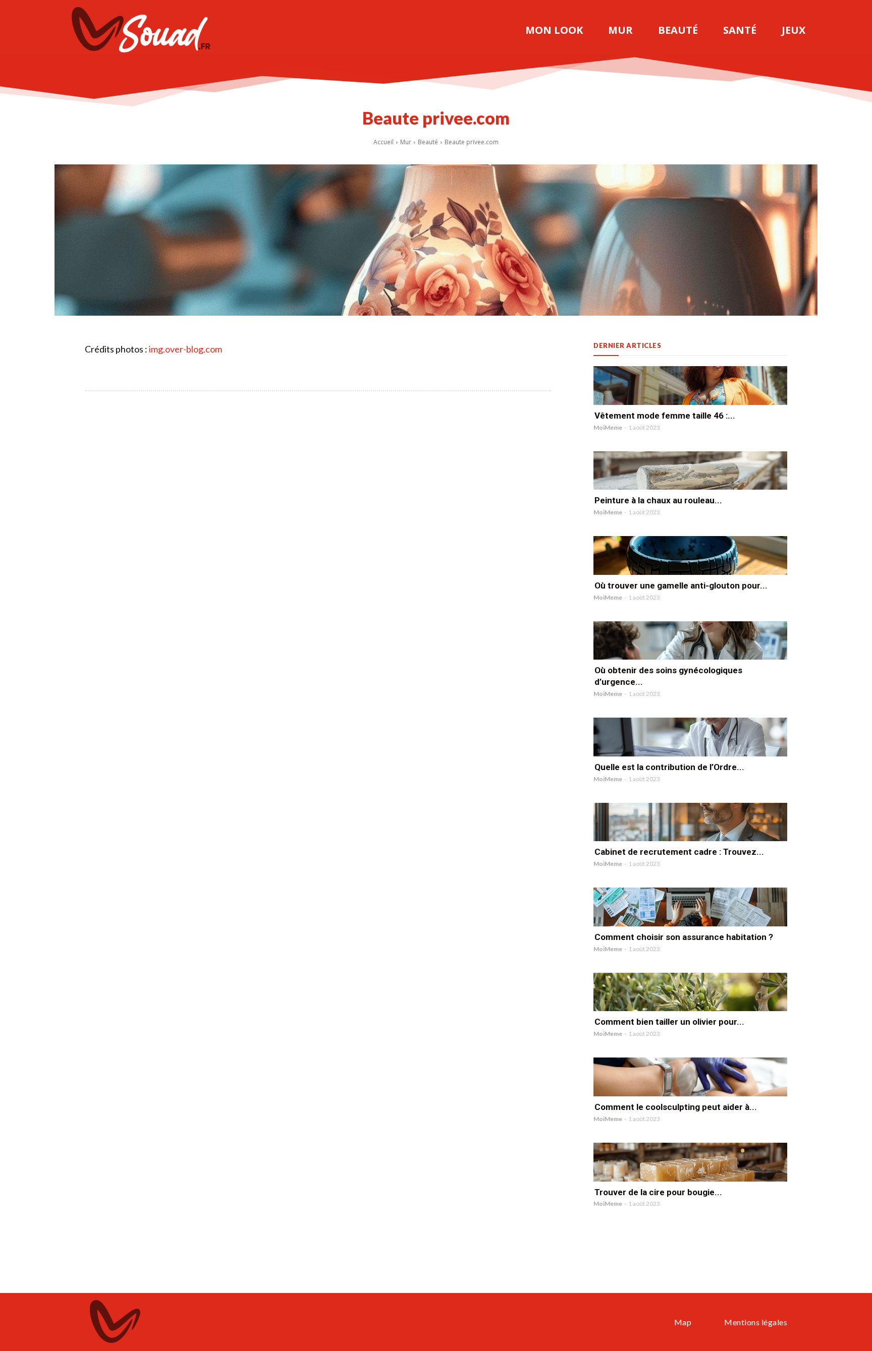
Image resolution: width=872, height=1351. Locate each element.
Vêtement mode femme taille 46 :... (664, 415)
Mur (405, 142)
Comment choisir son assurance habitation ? (683, 937)
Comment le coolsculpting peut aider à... (675, 1107)
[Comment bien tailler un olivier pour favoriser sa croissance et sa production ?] (690, 992)
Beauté (428, 142)
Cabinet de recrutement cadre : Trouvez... (679, 852)
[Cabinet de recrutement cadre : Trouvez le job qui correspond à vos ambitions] (690, 822)
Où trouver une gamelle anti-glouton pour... (681, 585)
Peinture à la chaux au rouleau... (658, 500)
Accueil (383, 142)
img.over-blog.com (185, 349)
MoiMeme (607, 427)
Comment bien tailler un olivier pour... (669, 1022)
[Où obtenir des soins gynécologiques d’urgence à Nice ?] (690, 640)
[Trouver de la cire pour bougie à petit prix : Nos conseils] (690, 1162)
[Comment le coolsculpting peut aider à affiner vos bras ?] (690, 1077)
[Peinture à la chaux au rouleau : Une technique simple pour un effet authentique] (690, 470)
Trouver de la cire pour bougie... (658, 1192)
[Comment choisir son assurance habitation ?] (690, 907)
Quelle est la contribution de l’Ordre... (669, 767)
